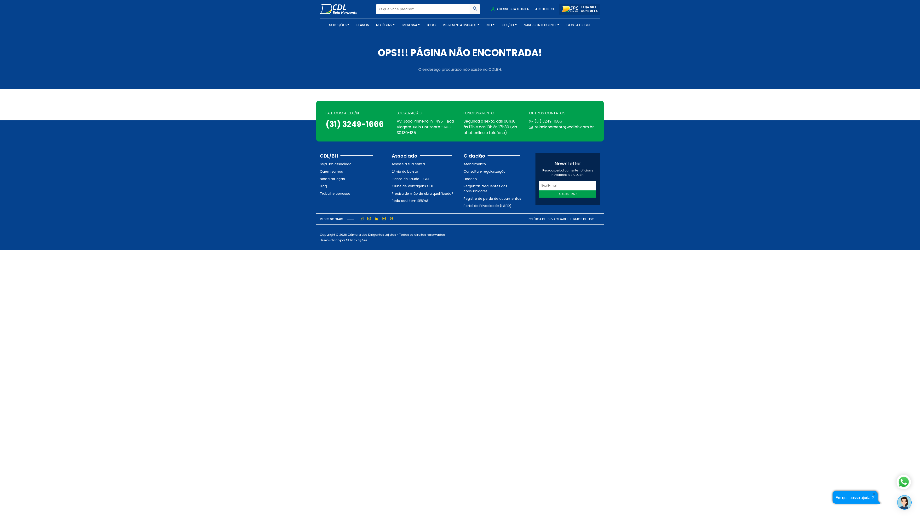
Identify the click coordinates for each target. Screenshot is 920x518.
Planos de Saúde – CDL (411, 179)
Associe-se (545, 9)
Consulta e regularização (485, 171)
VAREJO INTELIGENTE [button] (540, 25)
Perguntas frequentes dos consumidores (485, 189)
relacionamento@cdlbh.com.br (564, 127)
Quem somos (331, 171)
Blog (431, 25)
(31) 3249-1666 (355, 124)
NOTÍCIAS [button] (384, 25)
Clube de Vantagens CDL (412, 186)
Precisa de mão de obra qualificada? (422, 193)
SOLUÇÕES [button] (338, 25)
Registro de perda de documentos (492, 198)
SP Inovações (356, 240)
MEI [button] (489, 25)
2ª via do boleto (405, 171)
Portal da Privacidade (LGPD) (488, 205)
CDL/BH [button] (508, 25)
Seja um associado (335, 164)
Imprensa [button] (409, 25)
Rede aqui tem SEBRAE (410, 200)
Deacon (470, 179)
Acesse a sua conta (408, 164)
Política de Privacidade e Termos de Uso (561, 219)
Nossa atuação (332, 179)
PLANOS (362, 25)
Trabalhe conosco (335, 193)
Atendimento (475, 164)
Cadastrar (568, 194)
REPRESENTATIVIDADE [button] (460, 25)
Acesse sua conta (512, 9)
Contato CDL (578, 25)
